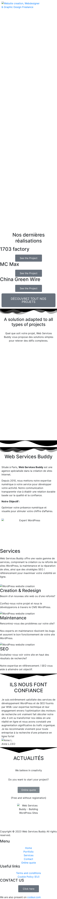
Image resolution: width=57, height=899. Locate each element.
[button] (4, 722)
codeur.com (34, 897)
